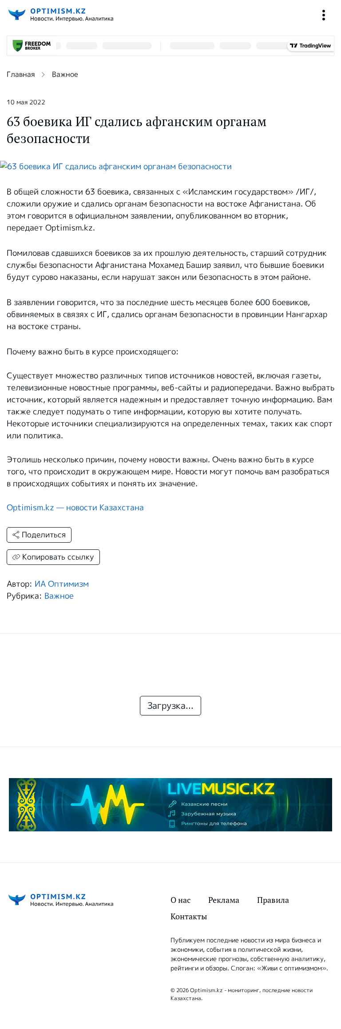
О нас (180, 900)
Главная (21, 74)
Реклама (223, 900)
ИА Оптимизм (62, 584)
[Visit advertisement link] (170, 804)
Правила (273, 900)
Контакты (188, 916)
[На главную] (60, 14)
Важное (65, 74)
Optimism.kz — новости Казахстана (75, 507)
